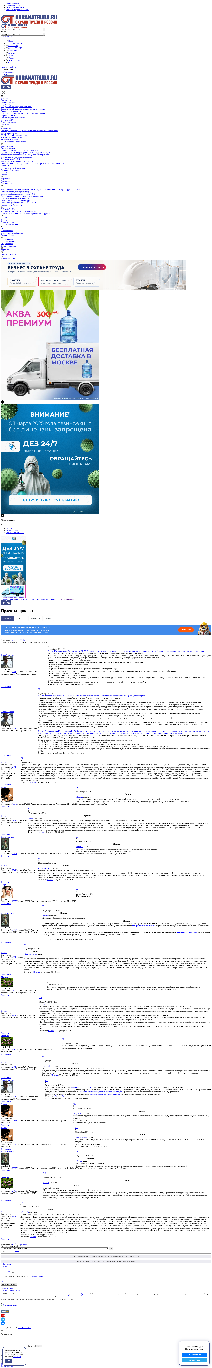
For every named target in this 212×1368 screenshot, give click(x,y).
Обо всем (5, 124)
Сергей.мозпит (81, 1137)
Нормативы (117, 1256)
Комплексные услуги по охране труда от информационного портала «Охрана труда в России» (40, 189)
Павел (17, 1251)
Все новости (6, 100)
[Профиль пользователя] (7, 668)
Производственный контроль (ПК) (15, 198)
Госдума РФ (60, 1096)
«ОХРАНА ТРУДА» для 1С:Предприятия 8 (19, 211)
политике (17, 1357)
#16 (74, 1104)
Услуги (11, 55)
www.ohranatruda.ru (24, 1328)
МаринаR (5, 977)
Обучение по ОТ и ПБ (10, 159)
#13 (63, 1039)
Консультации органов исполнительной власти (21, 150)
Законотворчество (8, 102)
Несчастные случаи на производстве (16, 157)
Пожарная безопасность (11, 170)
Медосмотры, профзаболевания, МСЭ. (17, 161)
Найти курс (186, 630)
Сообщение (6, 687)
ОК (9, 1361)
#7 (39, 858)
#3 (22, 758)
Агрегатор (12, 53)
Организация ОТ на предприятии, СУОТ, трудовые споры (25, 152)
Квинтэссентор (7, 837)
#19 (44, 1173)
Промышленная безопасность (13, 168)
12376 (14, 901)
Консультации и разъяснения (13, 118)
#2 (39, 689)
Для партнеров (7, 183)
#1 (49, 644)
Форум (11, 58)
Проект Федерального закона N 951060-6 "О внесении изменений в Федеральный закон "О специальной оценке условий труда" (92, 696)
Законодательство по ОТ (130, 1256)
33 (21, 640)
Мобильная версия (9, 1284)
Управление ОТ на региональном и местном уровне (23, 109)
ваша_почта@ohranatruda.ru (17, 10)
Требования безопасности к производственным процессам (25, 155)
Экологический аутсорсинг (12, 205)
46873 (14, 804)
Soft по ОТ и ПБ (15, 48)
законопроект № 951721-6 (81, 1087)
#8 (77, 889)
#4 (77, 787)
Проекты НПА (7, 120)
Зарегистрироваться (8, 1366)
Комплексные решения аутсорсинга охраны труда (22, 196)
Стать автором (12, 12)
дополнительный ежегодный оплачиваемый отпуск (100, 1092)
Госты (109, 1256)
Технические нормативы (11, 137)
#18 (77, 1151)
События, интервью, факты (12, 111)
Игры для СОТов (8, 258)
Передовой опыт (8, 115)
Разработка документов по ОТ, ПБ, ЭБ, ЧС (19, 203)
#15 (46, 1081)
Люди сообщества (8, 235)
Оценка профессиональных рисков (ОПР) (18, 194)
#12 (40, 998)
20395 (14, 854)
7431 (14, 672)
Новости (12, 41)
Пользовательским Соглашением (79, 1296)
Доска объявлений (8, 246)
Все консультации (8, 148)
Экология (5, 175)
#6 (77, 837)
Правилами (85, 1294)
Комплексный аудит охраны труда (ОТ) (17, 192)
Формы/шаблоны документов (13, 142)
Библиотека (13, 46)
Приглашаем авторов (10, 224)
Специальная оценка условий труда (16, 201)
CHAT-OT (5, 250)
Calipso (4, 884)
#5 (29, 809)
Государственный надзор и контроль (16, 107)
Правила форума (8, 222)
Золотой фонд (14, 60)
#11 (48, 980)
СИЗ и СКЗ (6, 166)
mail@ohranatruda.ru (36, 1276)
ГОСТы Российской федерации (14, 135)
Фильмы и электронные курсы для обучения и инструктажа (26, 213)
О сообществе (7, 231)
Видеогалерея (7, 244)
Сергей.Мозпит (7, 655)
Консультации (14, 51)
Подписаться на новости (16, 7)
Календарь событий (14, 43)
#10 (25, 944)
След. (24, 640)
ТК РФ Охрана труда (10, 139)
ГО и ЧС (4, 172)
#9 (43, 906)
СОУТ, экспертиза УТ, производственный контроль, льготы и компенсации (32, 163)
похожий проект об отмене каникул (105, 1094)
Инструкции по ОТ (9, 133)
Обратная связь (12, 3)
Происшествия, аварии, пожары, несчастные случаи (23, 113)
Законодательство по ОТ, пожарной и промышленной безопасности (29, 131)
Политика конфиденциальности (12, 1290)
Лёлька (4, 787)
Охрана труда (6, 104)
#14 (43, 1056)
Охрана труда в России (9, 1271)
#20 (21, 1202)
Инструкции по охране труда (96, 1256)
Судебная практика (9, 122)
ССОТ (11, 63)
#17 (76, 1128)
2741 (14, 767)
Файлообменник (8, 241)
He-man (4, 762)
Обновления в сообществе (12, 233)
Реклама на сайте (13, 5)
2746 (14, 990)
